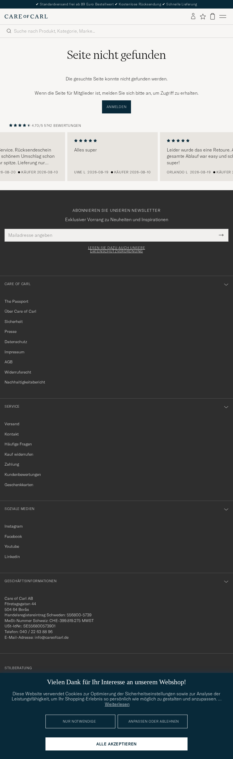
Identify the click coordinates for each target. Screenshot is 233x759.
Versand (12, 423)
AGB (9, 361)
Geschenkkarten (19, 484)
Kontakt (12, 434)
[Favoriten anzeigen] (203, 16)
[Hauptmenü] (222, 16)
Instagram (14, 526)
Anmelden (117, 107)
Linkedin (12, 556)
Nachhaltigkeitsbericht (25, 382)
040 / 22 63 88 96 (36, 631)
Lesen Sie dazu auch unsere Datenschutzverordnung (116, 249)
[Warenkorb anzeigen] (212, 16)
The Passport (16, 301)
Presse (10, 331)
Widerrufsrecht (18, 372)
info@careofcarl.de (51, 637)
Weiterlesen (117, 704)
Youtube (12, 546)
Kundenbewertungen (23, 474)
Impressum (14, 351)
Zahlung (12, 464)
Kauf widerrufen (19, 454)
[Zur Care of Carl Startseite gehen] (26, 16)
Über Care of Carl (20, 311)
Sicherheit (14, 321)
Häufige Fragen (18, 444)
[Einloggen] (193, 16)
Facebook (13, 536)
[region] (116, 156)
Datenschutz (16, 341)
